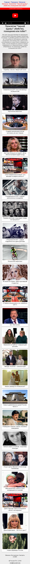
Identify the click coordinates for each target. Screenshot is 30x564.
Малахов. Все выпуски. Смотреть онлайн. (15, 556)
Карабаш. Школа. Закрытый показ (15, 69)
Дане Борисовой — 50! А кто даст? (15, 530)
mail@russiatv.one (15, 563)
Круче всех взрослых (15, 111)
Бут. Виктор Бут (15, 325)
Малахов (22, 2)
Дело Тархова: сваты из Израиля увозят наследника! (15, 509)
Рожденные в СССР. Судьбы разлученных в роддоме (15, 197)
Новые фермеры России (15, 550)
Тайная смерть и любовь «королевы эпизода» (15, 447)
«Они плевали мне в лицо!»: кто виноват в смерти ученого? (15, 175)
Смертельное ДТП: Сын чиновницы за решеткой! (15, 90)
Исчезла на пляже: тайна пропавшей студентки (15, 282)
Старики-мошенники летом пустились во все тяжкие (15, 132)
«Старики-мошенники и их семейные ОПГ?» (15, 304)
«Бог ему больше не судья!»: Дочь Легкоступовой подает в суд (15, 153)
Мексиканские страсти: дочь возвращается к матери (15, 489)
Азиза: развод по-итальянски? (15, 386)
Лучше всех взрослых (15, 261)
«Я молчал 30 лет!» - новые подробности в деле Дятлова (15, 240)
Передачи (14, 2)
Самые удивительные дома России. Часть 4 (15, 405)
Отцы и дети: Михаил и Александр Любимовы (15, 467)
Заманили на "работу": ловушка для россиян (15, 345)
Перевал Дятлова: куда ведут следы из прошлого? (15, 218)
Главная (7, 2)
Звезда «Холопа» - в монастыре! (15, 366)
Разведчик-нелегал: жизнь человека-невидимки (15, 427)
